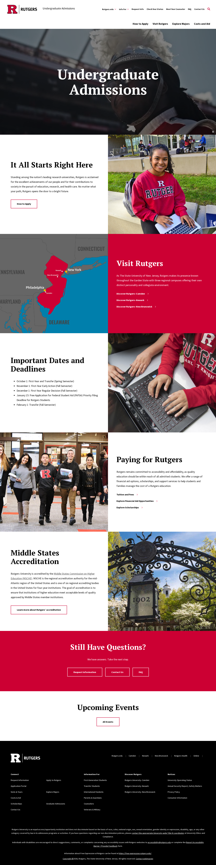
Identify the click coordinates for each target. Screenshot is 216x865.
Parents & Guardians (93, 797)
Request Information (84, 672)
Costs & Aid (16, 797)
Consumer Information (177, 797)
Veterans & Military (92, 809)
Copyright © (68, 858)
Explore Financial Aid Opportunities (135, 500)
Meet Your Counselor (175, 9)
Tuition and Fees (125, 494)
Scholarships (16, 803)
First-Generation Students (95, 780)
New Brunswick (161, 755)
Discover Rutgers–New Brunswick (134, 306)
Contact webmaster (144, 858)
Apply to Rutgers (53, 780)
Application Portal (18, 786)
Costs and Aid (202, 23)
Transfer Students (92, 786)
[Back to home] (25, 758)
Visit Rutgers (160, 23)
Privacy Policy (174, 792)
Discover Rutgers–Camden (131, 293)
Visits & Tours (16, 792)
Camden (132, 755)
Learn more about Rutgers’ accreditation (39, 609)
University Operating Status (180, 780)
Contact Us (199, 9)
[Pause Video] (213, 132)
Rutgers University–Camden (137, 780)
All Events (108, 721)
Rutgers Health (180, 755)
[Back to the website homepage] (22, 9)
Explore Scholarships (128, 507)
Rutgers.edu (117, 755)
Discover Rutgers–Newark (130, 300)
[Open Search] (208, 9)
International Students (93, 792)
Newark (145, 755)
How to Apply (140, 23)
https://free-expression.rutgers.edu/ (135, 853)
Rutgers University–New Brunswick (140, 792)
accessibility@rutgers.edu (159, 842)
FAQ (189, 9)
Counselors (89, 803)
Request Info (138, 9)
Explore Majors (181, 23)
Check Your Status (155, 9)
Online (196, 755)
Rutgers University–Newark (137, 786)
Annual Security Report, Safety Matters (185, 786)
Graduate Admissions (55, 803)
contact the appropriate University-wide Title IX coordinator (158, 833)
